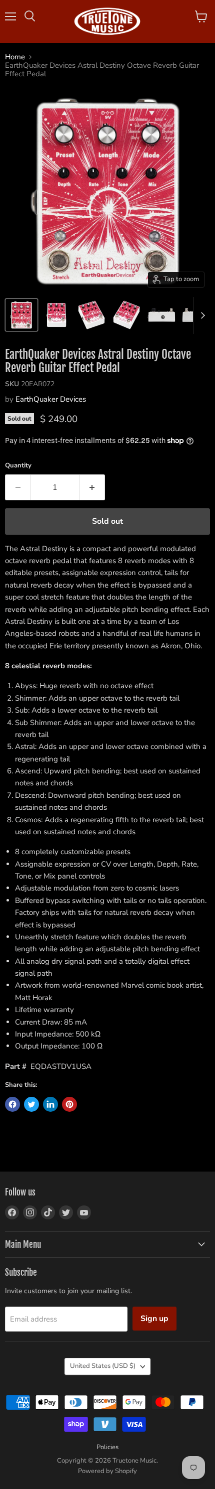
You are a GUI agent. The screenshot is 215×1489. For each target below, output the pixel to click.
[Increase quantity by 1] (92, 487)
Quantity (18, 465)
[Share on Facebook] (12, 1104)
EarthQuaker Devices (51, 399)
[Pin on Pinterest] (69, 1104)
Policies (107, 1447)
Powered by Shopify (107, 1471)
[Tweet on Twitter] (31, 1104)
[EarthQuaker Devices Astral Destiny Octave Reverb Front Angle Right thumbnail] (126, 315)
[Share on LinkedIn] (50, 1104)
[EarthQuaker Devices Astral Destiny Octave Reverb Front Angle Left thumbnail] (92, 315)
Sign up (154, 1318)
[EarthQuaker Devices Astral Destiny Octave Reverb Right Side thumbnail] (162, 315)
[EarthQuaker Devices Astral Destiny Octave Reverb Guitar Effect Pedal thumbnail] (22, 315)
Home (15, 57)
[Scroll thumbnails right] (201, 315)
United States (103, 1365)
